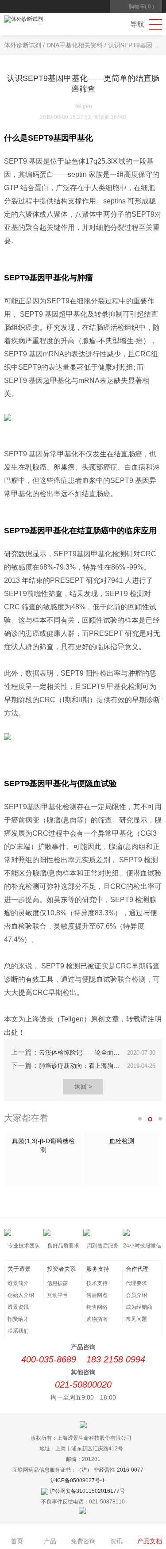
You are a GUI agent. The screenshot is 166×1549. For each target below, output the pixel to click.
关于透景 (19, 1269)
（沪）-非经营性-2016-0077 (109, 1470)
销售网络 (97, 1307)
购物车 (141, 7)
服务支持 (97, 1269)
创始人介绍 (21, 1295)
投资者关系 (61, 1269)
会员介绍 (136, 1295)
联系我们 (18, 1331)
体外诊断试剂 (22, 45)
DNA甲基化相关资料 (74, 45)
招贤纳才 (18, 1319)
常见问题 (136, 1319)
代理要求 (136, 1283)
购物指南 (97, 1319)
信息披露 (57, 1283)
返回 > (83, 1086)
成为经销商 (139, 1307)
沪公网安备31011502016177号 (87, 1491)
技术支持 (97, 1283)
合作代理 (137, 1269)
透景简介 (18, 1283)
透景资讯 (18, 1307)
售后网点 (97, 1295)
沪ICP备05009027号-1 (77, 1480)
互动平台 (57, 1295)
